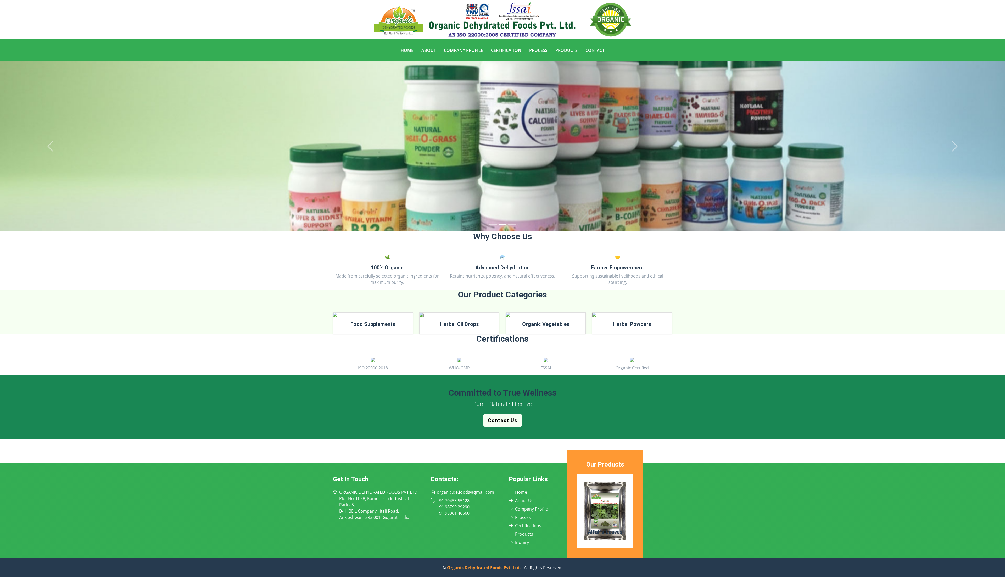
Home (407, 50)
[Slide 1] (493, 224)
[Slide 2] (502, 224)
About (428, 50)
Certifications (528, 526)
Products (566, 50)
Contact (595, 50)
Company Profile (463, 50)
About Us (524, 500)
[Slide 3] (512, 224)
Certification (506, 50)
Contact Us (502, 420)
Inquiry (522, 542)
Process (538, 50)
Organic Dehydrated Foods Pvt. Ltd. (484, 567)
